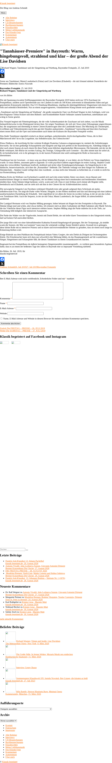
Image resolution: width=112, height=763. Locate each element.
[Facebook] (56, 71)
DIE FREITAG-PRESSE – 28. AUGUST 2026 (26, 571)
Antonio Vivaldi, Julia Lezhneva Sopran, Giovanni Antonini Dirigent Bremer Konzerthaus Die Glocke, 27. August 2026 (35, 567)
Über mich (10, 40)
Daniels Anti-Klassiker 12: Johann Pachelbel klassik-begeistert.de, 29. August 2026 (24, 562)
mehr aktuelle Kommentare (11, 619)
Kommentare (11, 35)
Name (3, 303)
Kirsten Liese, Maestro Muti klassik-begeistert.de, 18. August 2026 (26, 603)
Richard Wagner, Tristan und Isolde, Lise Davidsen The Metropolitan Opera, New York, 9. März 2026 (32, 642)
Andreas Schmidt (7, 267)
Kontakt (8, 725)
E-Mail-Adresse (7, 308)
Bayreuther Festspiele (46, 267)
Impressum (10, 730)
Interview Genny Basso (26, 667)
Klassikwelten (11, 27)
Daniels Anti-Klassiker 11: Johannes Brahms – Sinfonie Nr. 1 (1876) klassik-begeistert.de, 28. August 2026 (35, 579)
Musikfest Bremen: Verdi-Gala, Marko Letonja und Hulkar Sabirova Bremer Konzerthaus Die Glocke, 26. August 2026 (35, 574)
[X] (56, 76)
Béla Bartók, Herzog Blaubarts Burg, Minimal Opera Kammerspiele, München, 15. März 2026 (33, 692)
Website (3, 313)
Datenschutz (10, 728)
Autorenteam (11, 37)
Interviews (9, 20)
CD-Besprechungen (14, 22)
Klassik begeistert (7, 3)
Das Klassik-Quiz (13, 32)
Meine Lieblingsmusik (15, 30)
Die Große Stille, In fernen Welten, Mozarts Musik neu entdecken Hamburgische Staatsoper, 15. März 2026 (39, 655)
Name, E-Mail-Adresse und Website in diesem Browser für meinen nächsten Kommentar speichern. (46, 318)
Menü (3, 13)
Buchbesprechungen (14, 25)
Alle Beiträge (11, 18)
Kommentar (6, 298)
